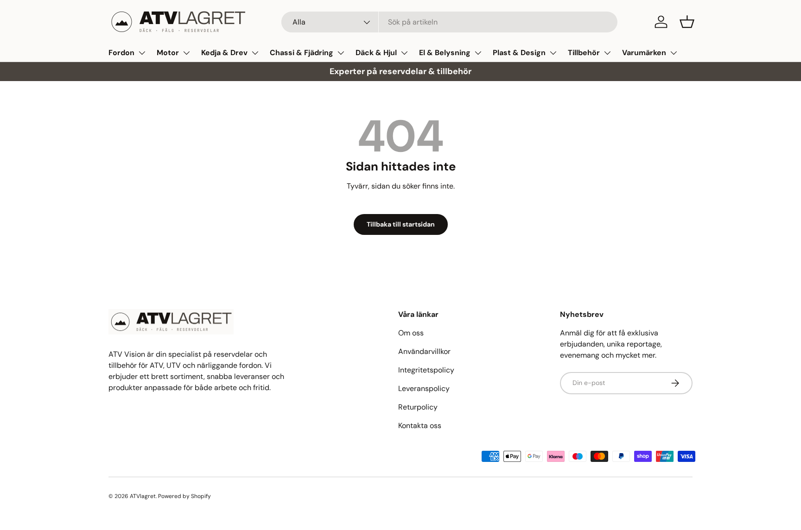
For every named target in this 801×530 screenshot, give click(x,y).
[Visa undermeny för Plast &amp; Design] (553, 52)
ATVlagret (143, 496)
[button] (687, 22)
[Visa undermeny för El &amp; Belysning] (477, 52)
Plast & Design (519, 52)
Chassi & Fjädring (301, 52)
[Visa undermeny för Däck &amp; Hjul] (404, 52)
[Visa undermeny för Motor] (186, 52)
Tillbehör (584, 52)
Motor (168, 52)
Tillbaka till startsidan (401, 224)
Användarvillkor (424, 351)
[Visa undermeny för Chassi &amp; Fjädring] (340, 52)
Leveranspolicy (424, 388)
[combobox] (449, 22)
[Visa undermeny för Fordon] (141, 52)
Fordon (121, 52)
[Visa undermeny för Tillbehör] (607, 52)
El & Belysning (444, 52)
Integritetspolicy (426, 370)
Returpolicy (418, 407)
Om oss (411, 333)
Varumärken (644, 52)
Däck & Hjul (376, 52)
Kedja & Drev (224, 52)
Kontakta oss (419, 425)
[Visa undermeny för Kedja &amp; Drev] (255, 52)
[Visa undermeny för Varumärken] (673, 52)
